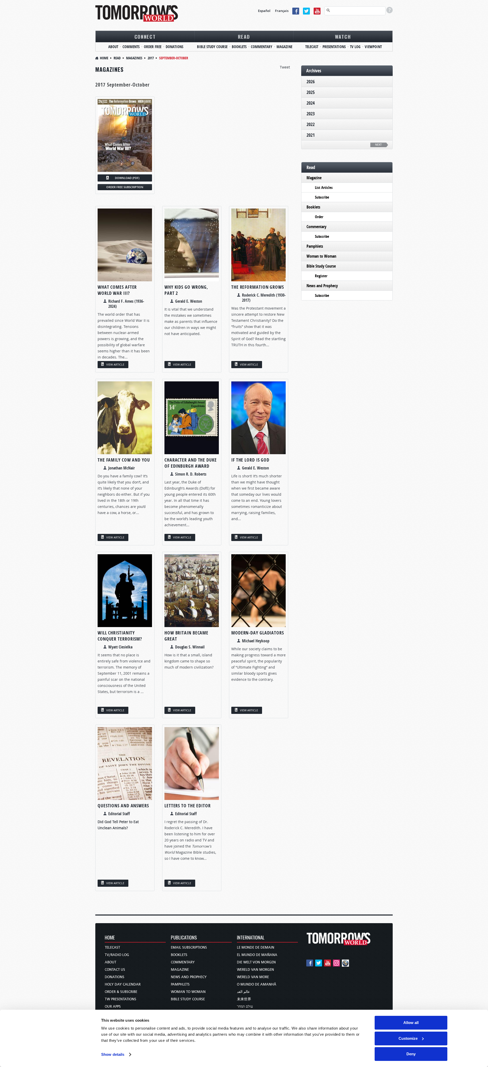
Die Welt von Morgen (256, 962)
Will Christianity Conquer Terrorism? (120, 636)
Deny (411, 1054)
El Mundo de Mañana (257, 955)
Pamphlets (315, 246)
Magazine (284, 46)
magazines (134, 58)
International (251, 938)
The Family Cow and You (124, 460)
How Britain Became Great (186, 636)
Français (281, 10)
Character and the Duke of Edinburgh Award (190, 463)
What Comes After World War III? (117, 290)
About (113, 46)
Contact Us (115, 969)
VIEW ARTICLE (115, 364)
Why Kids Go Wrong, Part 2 (186, 290)
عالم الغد (243, 992)
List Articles (324, 187)
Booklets (239, 46)
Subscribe (322, 197)
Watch (343, 36)
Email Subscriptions (189, 947)
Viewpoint (373, 46)
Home (104, 58)
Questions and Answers (123, 805)
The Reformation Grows (257, 287)
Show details (112, 1054)
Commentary (261, 46)
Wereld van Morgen (255, 969)
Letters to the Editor (187, 805)
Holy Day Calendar (123, 984)
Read (244, 36)
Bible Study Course (212, 46)
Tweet (285, 67)
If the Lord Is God (250, 460)
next (378, 144)
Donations (174, 46)
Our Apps (113, 1006)
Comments (131, 46)
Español (264, 10)
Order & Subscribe (121, 992)
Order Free (152, 46)
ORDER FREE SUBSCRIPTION (124, 187)
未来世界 (244, 999)
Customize (408, 1038)
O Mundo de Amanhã (256, 984)
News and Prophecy (322, 285)
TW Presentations (120, 999)
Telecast (311, 46)
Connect (145, 36)
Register (321, 276)
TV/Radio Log (117, 955)
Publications (184, 938)
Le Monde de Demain (255, 947)
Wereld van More (253, 977)
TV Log (355, 46)
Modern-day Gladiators (257, 633)
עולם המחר (245, 1006)
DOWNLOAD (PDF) (127, 178)
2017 (151, 58)
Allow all (411, 1022)
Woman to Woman (321, 256)
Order (319, 216)
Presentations (334, 46)
